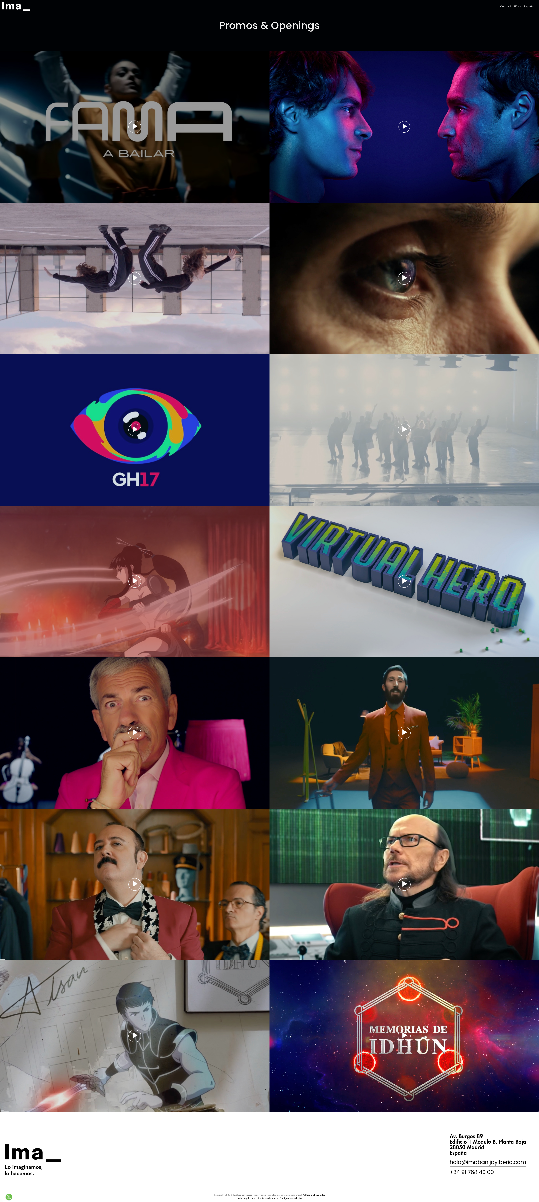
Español (529, 6)
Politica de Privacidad (314, 1195)
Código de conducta (291, 1198)
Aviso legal (243, 1198)
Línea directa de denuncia (264, 1198)
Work (517, 6)
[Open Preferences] (8, 1197)
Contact (505, 6)
